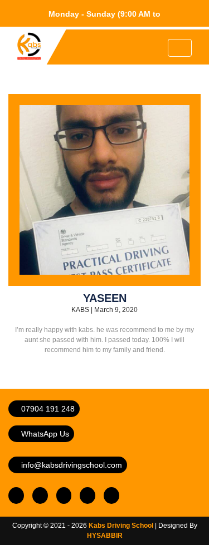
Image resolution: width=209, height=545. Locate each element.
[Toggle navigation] (180, 48)
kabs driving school (121, 525)
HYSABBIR (105, 535)
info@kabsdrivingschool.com (70, 464)
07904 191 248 (47, 408)
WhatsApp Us (44, 433)
